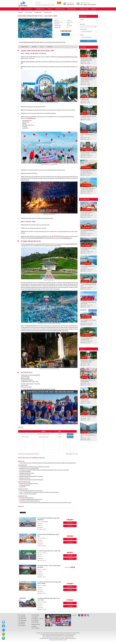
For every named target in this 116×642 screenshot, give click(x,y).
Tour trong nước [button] (28, 8)
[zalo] (3, 630)
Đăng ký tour (70, 434)
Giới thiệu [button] (93, 8)
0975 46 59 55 (70, 4)
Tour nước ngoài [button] (40, 8)
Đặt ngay (66, 34)
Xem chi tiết (69, 522)
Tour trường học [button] (72, 8)
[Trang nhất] (20, 9)
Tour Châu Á (35, 617)
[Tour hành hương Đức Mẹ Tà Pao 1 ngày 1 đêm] (27, 554)
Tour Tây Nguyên (22, 620)
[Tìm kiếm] (59, 3)
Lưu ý (42, 46)
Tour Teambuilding (84, 199)
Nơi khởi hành (83, 29)
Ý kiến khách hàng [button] (84, 8)
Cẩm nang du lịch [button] (59, 8)
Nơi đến (82, 35)
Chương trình (24, 46)
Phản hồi (49, 46)
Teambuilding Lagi (31, 118)
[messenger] (3, 621)
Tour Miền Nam (22, 617)
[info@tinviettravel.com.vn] (3, 638)
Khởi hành (82, 24)
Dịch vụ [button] (49, 8)
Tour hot (82, 349)
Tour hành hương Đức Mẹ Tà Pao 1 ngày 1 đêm (49, 550)
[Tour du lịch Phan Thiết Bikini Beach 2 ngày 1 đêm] (27, 538)
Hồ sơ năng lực (35, 628)
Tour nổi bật (83, 47)
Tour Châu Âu (35, 622)
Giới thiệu (34, 626)
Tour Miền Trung (22, 618)
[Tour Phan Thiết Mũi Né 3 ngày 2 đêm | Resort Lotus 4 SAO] (27, 602)
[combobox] (88, 31)
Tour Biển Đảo (21, 623)
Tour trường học (22, 625)
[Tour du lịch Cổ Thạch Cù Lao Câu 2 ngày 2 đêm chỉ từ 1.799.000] (27, 586)
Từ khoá (82, 19)
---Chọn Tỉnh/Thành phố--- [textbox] (86, 31)
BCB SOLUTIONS (63, 639)
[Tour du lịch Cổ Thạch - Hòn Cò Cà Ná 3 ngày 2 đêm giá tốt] (27, 569)
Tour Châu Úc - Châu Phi (37, 618)
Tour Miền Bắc (21, 622)
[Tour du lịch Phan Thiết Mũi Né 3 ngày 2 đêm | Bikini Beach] (27, 522)
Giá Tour (34, 46)
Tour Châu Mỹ (35, 620)
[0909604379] (3, 634)
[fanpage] (3, 625)
